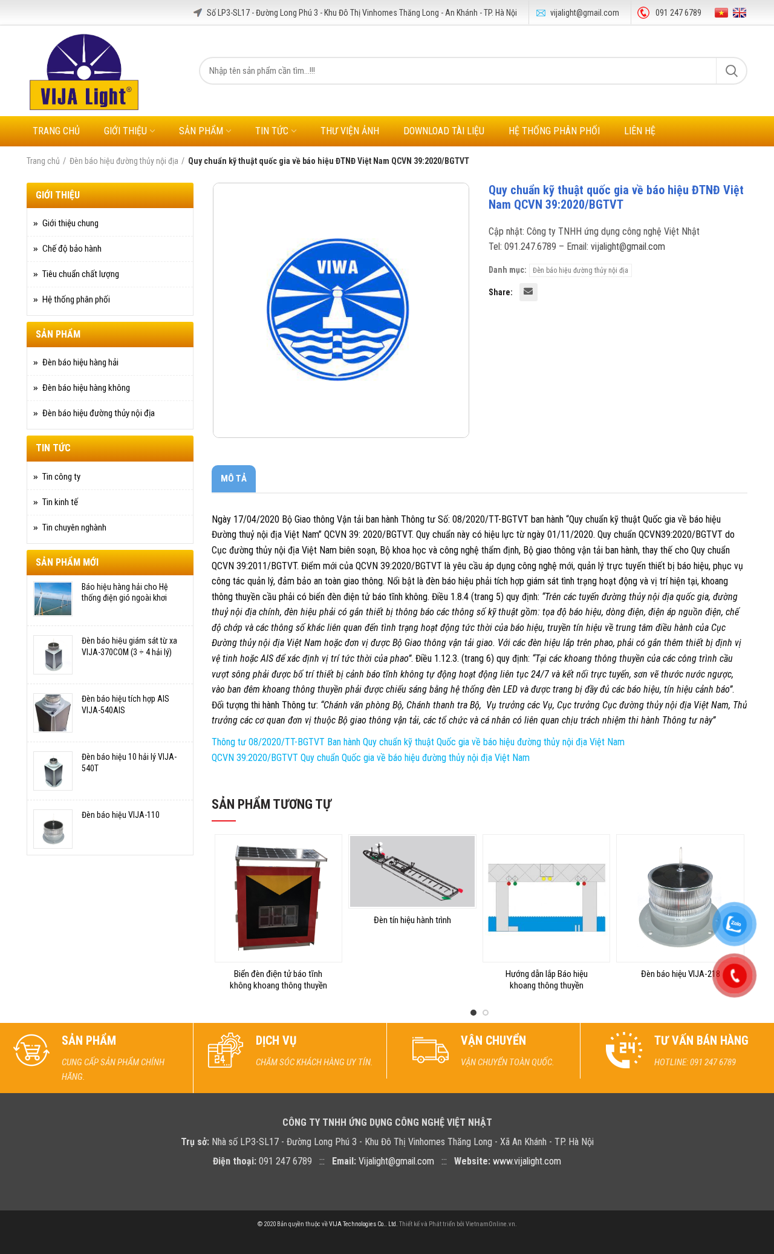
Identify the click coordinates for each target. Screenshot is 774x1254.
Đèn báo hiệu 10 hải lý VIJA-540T (129, 762)
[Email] (528, 292)
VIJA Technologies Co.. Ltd (362, 1224)
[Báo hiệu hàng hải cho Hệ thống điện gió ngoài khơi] (53, 598)
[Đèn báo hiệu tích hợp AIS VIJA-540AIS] (53, 713)
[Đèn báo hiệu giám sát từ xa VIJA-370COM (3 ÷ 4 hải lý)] (53, 654)
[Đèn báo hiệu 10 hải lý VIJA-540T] (53, 771)
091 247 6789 (678, 13)
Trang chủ (43, 161)
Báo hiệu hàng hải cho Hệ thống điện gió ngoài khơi (125, 592)
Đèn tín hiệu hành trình (412, 920)
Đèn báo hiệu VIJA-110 (121, 815)
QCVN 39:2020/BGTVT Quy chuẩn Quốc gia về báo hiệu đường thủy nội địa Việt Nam (371, 757)
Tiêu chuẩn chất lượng (80, 274)
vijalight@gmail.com (584, 13)
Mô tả (234, 478)
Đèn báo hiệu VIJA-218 (680, 973)
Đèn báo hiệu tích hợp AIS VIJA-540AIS (125, 704)
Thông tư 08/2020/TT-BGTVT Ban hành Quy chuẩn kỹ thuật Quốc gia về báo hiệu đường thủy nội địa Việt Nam (418, 742)
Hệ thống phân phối (76, 299)
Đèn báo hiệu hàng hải (80, 362)
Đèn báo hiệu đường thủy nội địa (124, 161)
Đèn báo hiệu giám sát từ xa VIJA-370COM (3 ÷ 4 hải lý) (129, 646)
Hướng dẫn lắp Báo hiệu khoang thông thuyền (547, 979)
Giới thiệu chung (70, 223)
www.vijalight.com (527, 1161)
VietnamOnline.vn (490, 1224)
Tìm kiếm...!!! (731, 71)
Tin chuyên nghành (74, 527)
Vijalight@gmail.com (396, 1161)
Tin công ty (61, 476)
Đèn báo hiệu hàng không (86, 387)
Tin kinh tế (60, 502)
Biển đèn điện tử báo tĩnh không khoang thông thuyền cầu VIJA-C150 (278, 985)
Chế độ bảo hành (72, 248)
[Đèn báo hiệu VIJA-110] (53, 829)
